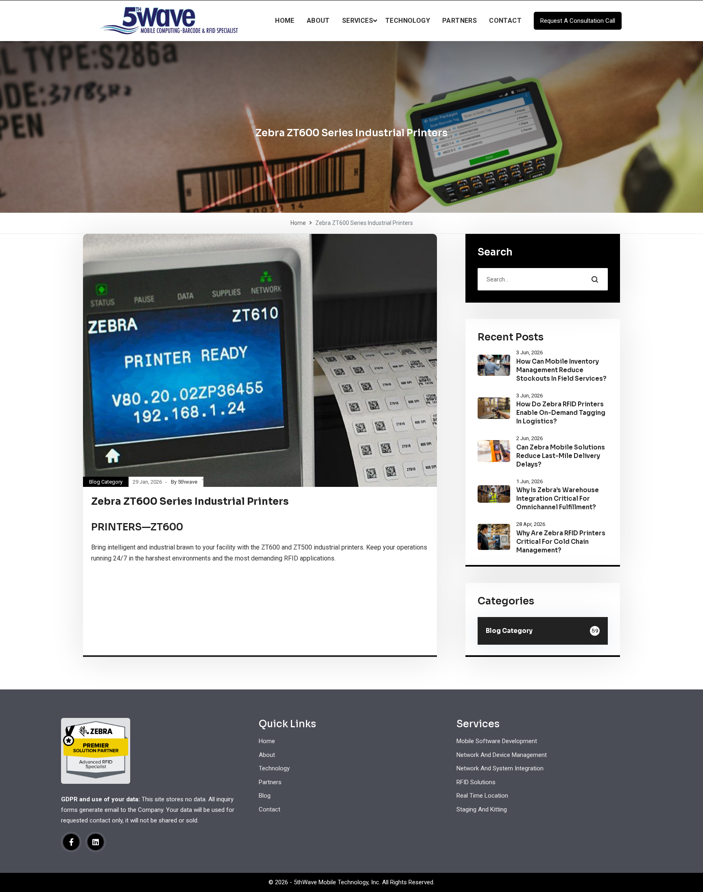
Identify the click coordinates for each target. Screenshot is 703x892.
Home (285, 20)
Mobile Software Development (496, 741)
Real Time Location (482, 795)
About (318, 20)
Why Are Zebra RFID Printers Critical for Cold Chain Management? (560, 541)
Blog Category (105, 482)
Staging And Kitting (481, 809)
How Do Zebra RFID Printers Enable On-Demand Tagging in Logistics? (560, 412)
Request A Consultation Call (577, 20)
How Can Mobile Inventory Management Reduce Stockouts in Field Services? (561, 370)
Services (357, 20)
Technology (407, 20)
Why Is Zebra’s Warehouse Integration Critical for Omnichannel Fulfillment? (557, 498)
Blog (265, 795)
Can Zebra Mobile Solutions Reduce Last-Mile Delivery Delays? (560, 455)
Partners (459, 20)
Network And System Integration (500, 768)
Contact (505, 20)
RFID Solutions (476, 782)
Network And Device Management (501, 755)
